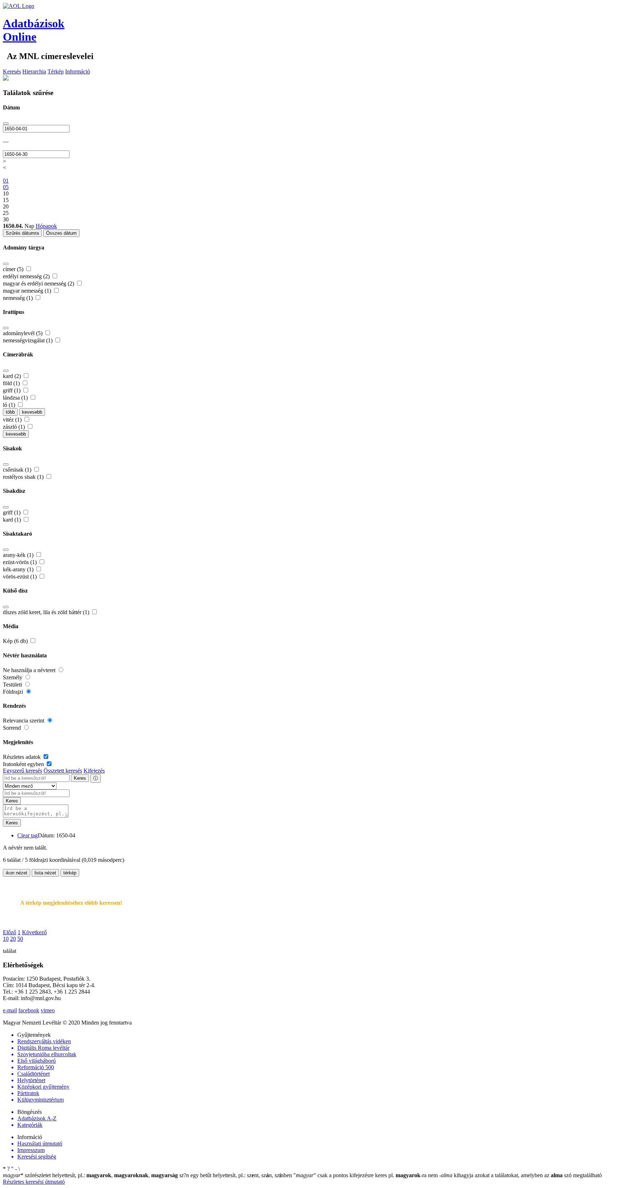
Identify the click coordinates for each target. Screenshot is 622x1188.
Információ (77, 71)
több (10, 412)
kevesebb (32, 412)
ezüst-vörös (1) (20, 562)
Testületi (13, 684)
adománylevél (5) (23, 333)
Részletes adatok (22, 757)
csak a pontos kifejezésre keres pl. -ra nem (366, 1175)
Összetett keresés (63, 771)
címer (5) (14, 269)
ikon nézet (16, 873)
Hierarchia (34, 71)
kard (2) (12, 376)
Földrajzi (13, 692)
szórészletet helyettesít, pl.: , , (90, 1175)
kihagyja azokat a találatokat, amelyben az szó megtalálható (520, 1175)
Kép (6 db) (16, 641)
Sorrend (12, 728)
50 (20, 939)
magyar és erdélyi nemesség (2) (39, 283)
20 (13, 939)
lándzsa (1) (16, 398)
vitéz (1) (13, 420)
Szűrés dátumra (22, 233)
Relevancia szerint (24, 720)
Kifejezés (94, 771)
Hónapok (46, 226)
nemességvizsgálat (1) (28, 340)
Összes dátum (61, 233)
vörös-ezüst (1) (20, 576)
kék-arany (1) (19, 569)
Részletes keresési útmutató (34, 1182)
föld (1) (12, 383)
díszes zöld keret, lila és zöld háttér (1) (47, 612)
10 (6, 939)
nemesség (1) (18, 298)
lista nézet (45, 873)
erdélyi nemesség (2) (27, 276)
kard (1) (12, 520)
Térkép (56, 71)
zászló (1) (14, 427)
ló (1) (10, 405)
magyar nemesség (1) (28, 291)
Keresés (12, 71)
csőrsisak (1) (18, 470)
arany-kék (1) (19, 555)
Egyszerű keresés (22, 771)
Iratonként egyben (24, 764)
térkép (69, 873)
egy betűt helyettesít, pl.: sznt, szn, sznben (236, 1175)
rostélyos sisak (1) (24, 477)
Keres (80, 778)
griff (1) (12, 390)
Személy (13, 677)
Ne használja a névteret (30, 670)
